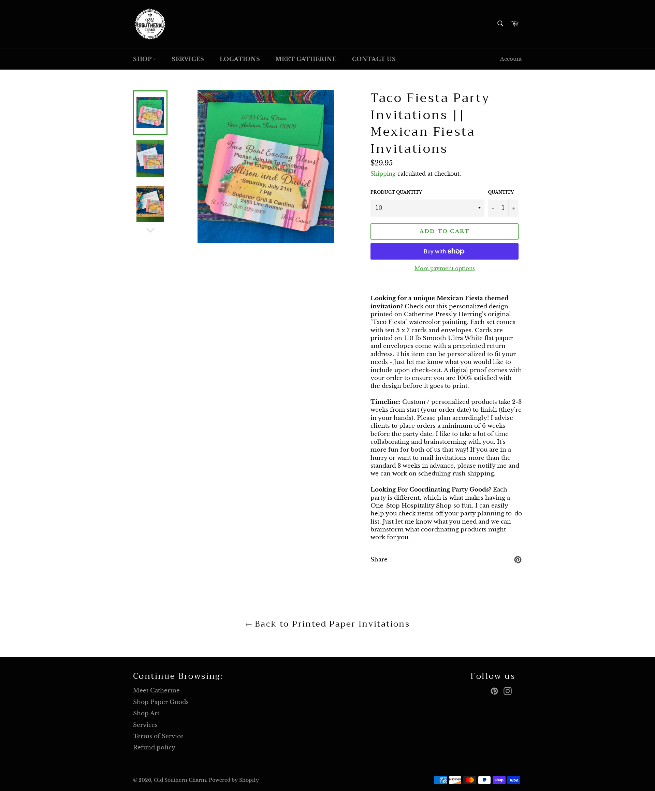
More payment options (444, 268)
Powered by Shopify (234, 780)
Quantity (501, 192)
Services (188, 59)
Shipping (383, 173)
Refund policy (154, 747)
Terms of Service (158, 736)
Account (511, 59)
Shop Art (146, 713)
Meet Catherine (305, 59)
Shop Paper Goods (161, 702)
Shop (143, 59)
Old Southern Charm (180, 780)
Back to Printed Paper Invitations (331, 624)
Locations (240, 59)
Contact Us (374, 59)
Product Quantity (396, 192)
